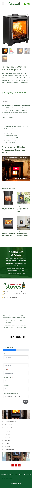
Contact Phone (7, 377)
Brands (3, 92)
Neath (19, 268)
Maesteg (23, 273)
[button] (3, 3)
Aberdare (8, 271)
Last (5, 362)
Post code (6, 385)
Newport (15, 266)
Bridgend (17, 270)
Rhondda (13, 270)
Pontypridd (17, 271)
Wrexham (19, 266)
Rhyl (25, 271)
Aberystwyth (18, 273)
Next (25, 401)
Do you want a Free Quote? (11, 393)
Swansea (11, 266)
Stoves (16, 92)
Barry (17, 268)
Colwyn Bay (12, 271)
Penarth (22, 271)
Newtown (13, 268)
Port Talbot (21, 270)
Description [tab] (5, 101)
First (5, 354)
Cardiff (8, 266)
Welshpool (9, 268)
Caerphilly (14, 273)
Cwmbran (23, 268)
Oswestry (23, 266)
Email (5, 369)
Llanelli (9, 270)
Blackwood (9, 273)
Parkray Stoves (10, 92)
